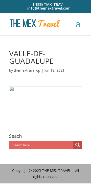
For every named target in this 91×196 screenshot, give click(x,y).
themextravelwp (27, 70)
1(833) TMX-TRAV (47, 4)
